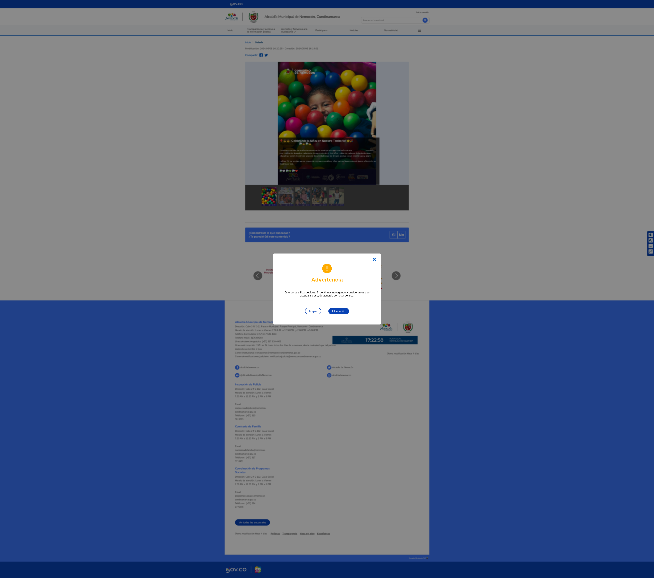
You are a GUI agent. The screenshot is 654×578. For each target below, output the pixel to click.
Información (338, 311)
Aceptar (313, 311)
